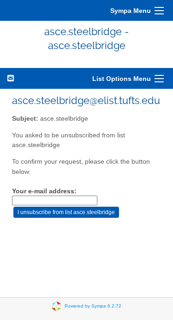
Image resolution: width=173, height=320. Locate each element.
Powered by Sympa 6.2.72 (93, 305)
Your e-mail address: (44, 191)
